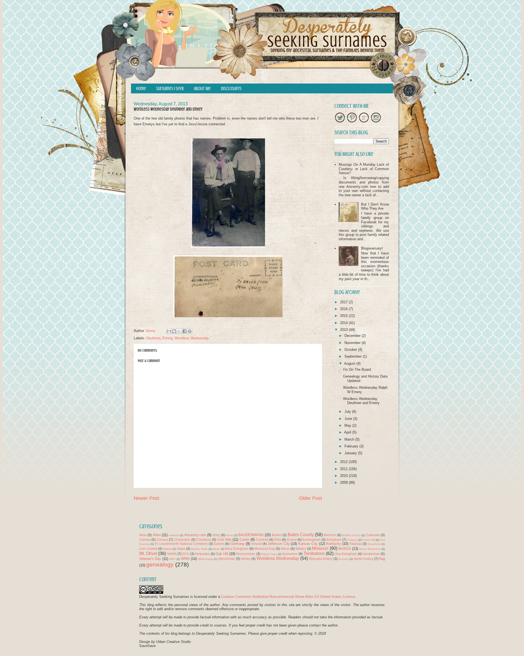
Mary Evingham (236, 548)
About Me (202, 88)
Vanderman (371, 554)
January (351, 453)
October (351, 350)
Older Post (310, 498)
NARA (172, 554)
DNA (277, 539)
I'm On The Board (357, 369)
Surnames (289, 554)
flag (382, 559)
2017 (344, 302)
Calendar (373, 535)
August (350, 363)
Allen (157, 535)
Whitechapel (205, 558)
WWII (185, 559)
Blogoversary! (372, 248)
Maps (181, 548)
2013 (344, 330)
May (348, 425)
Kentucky (333, 544)
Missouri (320, 548)
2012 (344, 462)
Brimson (330, 535)
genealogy (160, 564)
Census (162, 539)
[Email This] (169, 331)
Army (216, 535)
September (353, 356)
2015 (344, 316)
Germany (237, 544)
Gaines (219, 543)
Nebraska (202, 554)
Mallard (167, 548)
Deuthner (153, 338)
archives (343, 558)
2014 (344, 323)
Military (301, 548)
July (348, 411)
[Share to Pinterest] (189, 331)
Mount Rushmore (370, 548)
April (348, 432)
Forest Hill (368, 539)
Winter (246, 558)
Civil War (224, 540)
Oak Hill (222, 554)
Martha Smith (199, 548)
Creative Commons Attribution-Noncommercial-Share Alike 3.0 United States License (288, 597)
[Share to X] (179, 331)
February (351, 446)
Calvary (145, 539)
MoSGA (344, 549)
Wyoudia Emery (320, 558)
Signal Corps (269, 554)
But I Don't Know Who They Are (375, 206)
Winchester (227, 558)
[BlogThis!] (174, 331)
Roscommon (245, 554)
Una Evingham (346, 554)
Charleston (182, 539)
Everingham (311, 539)
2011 (344, 469)
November (353, 343)
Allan (143, 535)
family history (363, 558)
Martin (216, 548)
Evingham (333, 539)
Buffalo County (351, 535)
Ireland (256, 543)
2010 (344, 476)
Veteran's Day (150, 559)
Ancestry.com (195, 535)
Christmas (203, 539)
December (353, 336)
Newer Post (146, 498)
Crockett (262, 539)
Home (141, 88)
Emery (167, 338)
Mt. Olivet (148, 553)
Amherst (174, 535)
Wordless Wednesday (192, 338)
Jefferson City (278, 544)
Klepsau (356, 543)
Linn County (148, 548)
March (349, 439)
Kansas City (308, 544)
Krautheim (374, 543)
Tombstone (314, 553)
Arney (229, 535)
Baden (277, 535)
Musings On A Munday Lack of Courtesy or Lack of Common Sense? (364, 168)
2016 (344, 309)
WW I (172, 558)
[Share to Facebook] (184, 331)
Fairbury (352, 539)
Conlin (244, 540)
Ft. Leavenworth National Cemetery (181, 543)
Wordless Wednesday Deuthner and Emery (361, 401)
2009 (344, 482)
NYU (185, 554)
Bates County (301, 534)
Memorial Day (264, 548)
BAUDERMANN (250, 535)
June (348, 419)
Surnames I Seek (170, 88)
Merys (285, 548)
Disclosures (231, 88)
